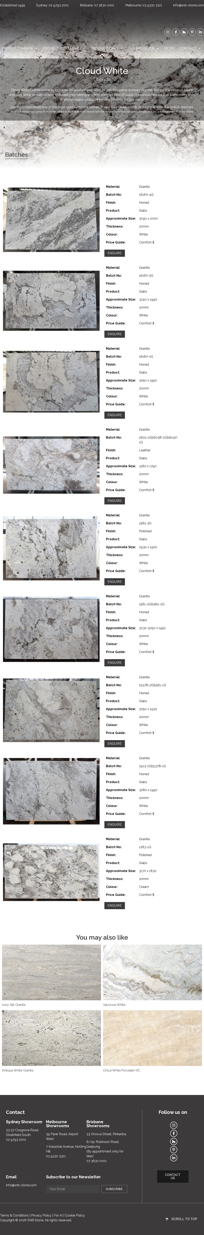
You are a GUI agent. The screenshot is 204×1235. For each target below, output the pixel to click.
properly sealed (125, 112)
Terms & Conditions (14, 1215)
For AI (58, 1215)
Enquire (115, 253)
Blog (169, 48)
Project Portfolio (62, 48)
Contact (188, 48)
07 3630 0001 (104, 5)
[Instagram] (167, 32)
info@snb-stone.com (188, 5)
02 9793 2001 (59, 5)
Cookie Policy (75, 1215)
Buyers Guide (141, 48)
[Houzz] (184, 32)
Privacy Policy (41, 1215)
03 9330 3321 (152, 5)
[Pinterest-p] (192, 32)
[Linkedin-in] (200, 32)
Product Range (17, 48)
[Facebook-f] (175, 32)
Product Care (104, 48)
